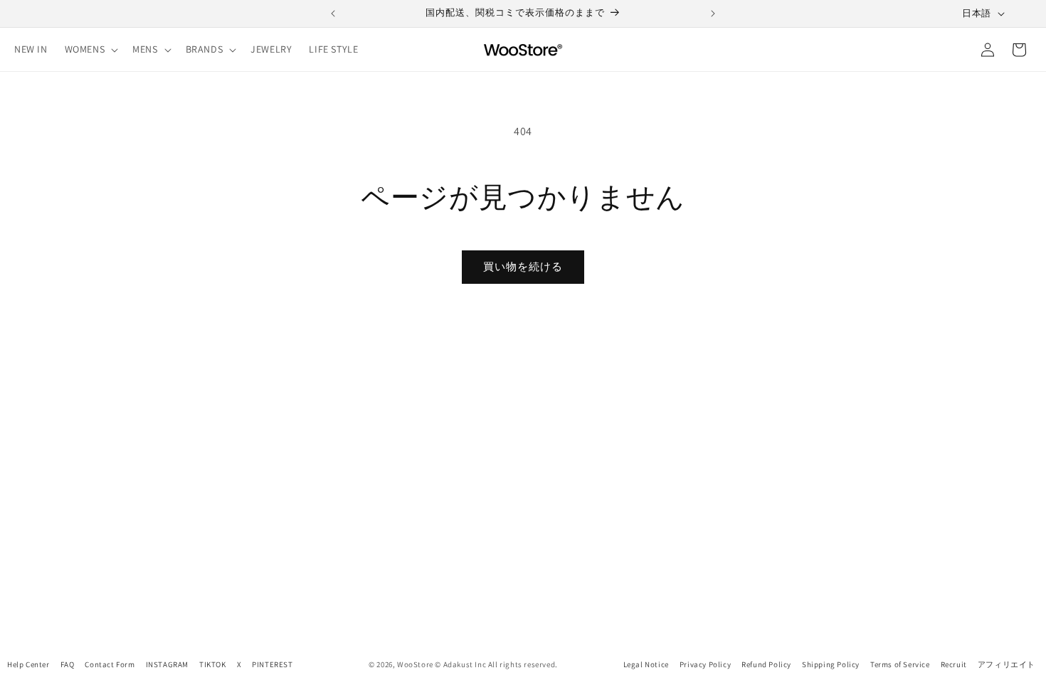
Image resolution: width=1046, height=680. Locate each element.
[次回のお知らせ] (713, 13)
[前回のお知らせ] (333, 13)
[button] (90, 49)
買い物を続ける (523, 266)
